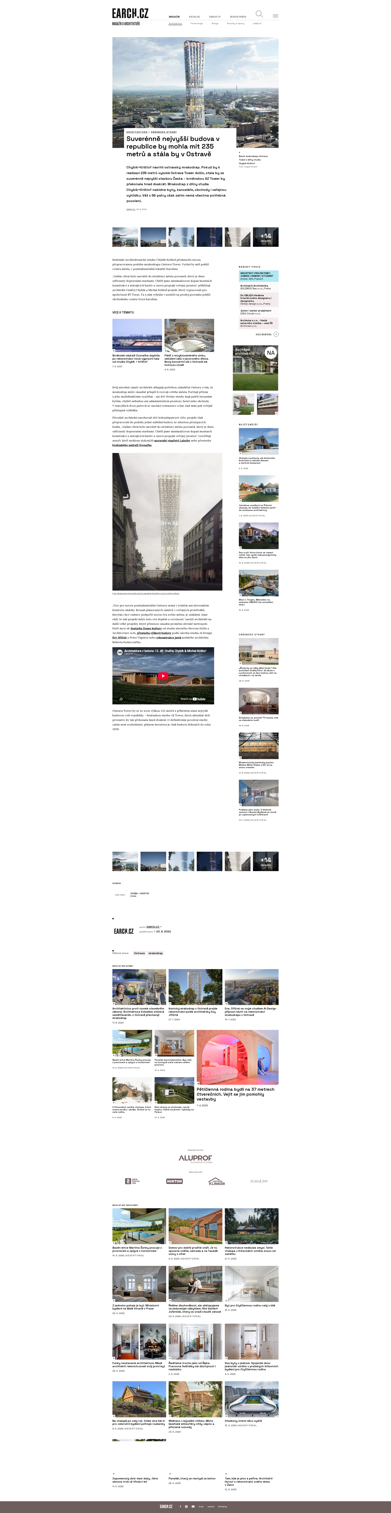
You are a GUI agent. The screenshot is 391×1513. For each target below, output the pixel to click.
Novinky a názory (235, 23)
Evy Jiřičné (119, 637)
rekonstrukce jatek (168, 637)
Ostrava (139, 953)
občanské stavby (164, 132)
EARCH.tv (215, 16)
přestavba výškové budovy (154, 633)
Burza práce (238, 16)
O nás (201, 1506)
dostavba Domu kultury (146, 628)
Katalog (194, 16)
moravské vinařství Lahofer (172, 440)
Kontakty (222, 1506)
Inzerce (211, 1506)
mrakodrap (156, 953)
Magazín (174, 16)
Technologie (196, 23)
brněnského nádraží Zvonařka (132, 445)
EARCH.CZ (130, 209)
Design (215, 23)
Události (257, 23)
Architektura (175, 23)
